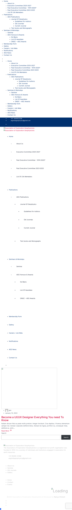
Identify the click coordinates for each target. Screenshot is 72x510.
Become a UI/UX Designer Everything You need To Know (32, 419)
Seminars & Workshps (11, 30)
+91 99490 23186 (15, 456)
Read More (5, 431)
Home (6, 1)
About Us (11, 3)
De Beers (14, 37)
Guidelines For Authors (23, 21)
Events (9, 484)
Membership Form (10, 44)
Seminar (10, 33)
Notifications (8, 50)
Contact (10, 482)
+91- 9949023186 (16, 118)
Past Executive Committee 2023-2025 (21, 10)
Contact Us (8, 55)
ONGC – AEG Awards (18, 41)
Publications (8, 15)
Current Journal (20, 26)
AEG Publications (14, 17)
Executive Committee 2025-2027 (19, 6)
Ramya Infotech (59, 497)
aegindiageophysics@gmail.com (20, 120)
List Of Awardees (17, 39)
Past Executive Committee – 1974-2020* (22, 8)
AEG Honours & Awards (16, 35)
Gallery (6, 46)
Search (3, 433)
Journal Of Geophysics (19, 19)
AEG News (7, 53)
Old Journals (19, 24)
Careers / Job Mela (10, 48)
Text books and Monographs (21, 28)
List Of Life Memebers (15, 12)
